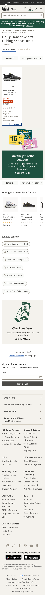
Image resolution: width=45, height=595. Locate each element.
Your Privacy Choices (31, 575)
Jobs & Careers (8, 499)
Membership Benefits (11, 444)
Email (4, 372)
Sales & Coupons (31, 461)
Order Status (29, 433)
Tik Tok (14, 546)
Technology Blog (31, 513)
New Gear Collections (11, 482)
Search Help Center (10, 527)
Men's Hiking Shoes (19, 32)
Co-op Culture (8, 503)
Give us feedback (16, 355)
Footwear (16, 30)
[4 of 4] (13, 86)
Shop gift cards (22, 173)
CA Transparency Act (30, 585)
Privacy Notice (11, 579)
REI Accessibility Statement (22, 591)
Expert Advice (23, 49)
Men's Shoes (6, 32)
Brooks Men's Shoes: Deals (17, 252)
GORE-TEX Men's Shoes (16, 283)
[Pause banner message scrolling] (42, 21)
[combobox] (22, 15)
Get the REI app (22, 339)
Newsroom (28, 509)
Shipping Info (30, 450)
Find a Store (7, 531)
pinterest (25, 546)
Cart (35, 8)
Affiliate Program (9, 510)
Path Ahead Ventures (33, 489)
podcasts (37, 546)
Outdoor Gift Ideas (10, 461)
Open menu (41, 8)
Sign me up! (22, 384)
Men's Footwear (27, 30)
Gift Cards (6, 464)
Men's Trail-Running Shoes (17, 260)
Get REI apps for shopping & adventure (22, 552)
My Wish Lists (8, 440)
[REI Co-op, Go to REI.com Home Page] (5, 8)
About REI (28, 499)
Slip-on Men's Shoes (15, 275)
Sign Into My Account (11, 433)
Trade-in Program (9, 489)
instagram (8, 546)
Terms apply (22, 169)
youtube (31, 546)
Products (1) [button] (9, 49)
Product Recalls (12, 585)
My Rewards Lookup (11, 437)
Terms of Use (11, 575)
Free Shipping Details (33, 464)
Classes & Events (31, 482)
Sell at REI (6, 506)
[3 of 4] (12, 86)
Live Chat (6, 534)
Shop (13, 9)
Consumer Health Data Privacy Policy (22, 582)
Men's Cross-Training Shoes (18, 291)
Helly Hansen (6, 30)
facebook (20, 546)
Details (35, 367)
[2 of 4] (11, 86)
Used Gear (6, 485)
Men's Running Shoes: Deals (18, 244)
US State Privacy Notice (30, 579)
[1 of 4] (10, 86)
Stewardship (29, 517)
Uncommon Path (31, 485)
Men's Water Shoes (14, 268)
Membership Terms (22, 588)
